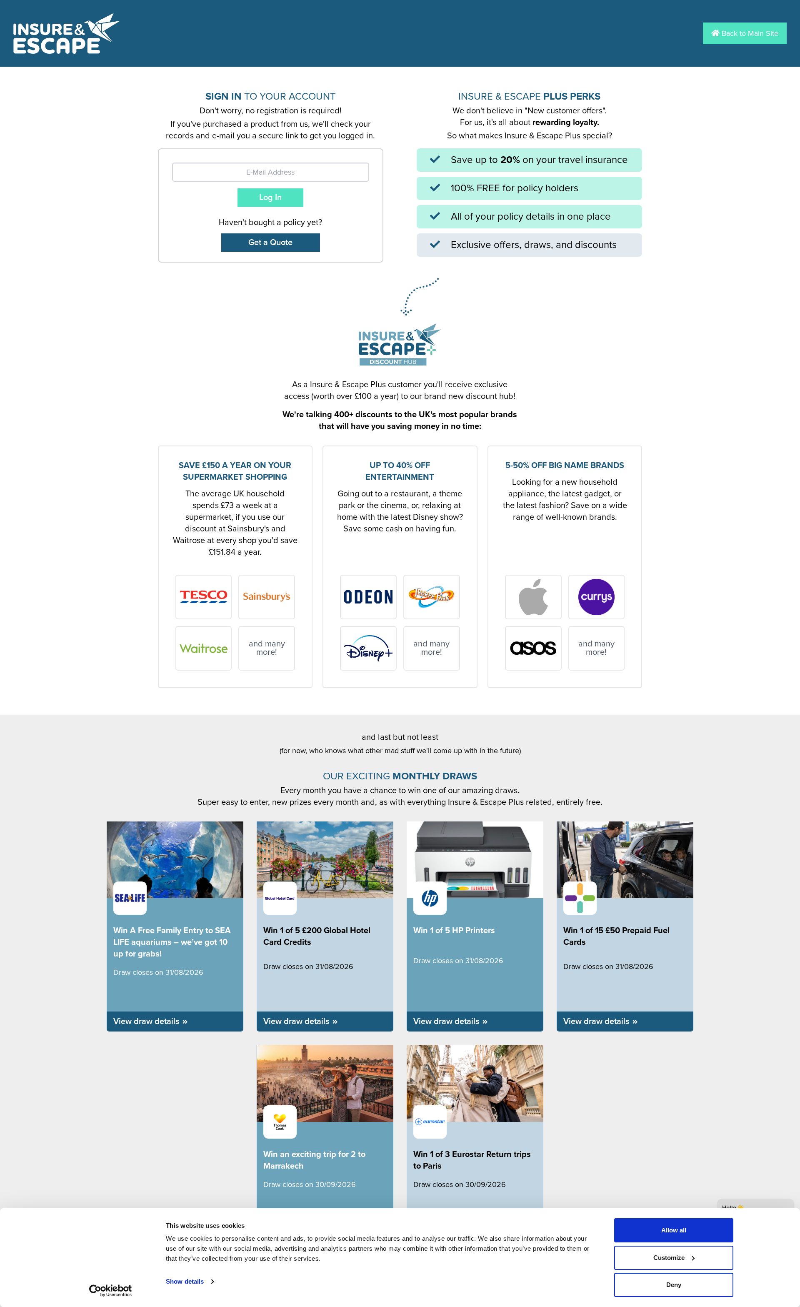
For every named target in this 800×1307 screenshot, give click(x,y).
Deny (673, 1284)
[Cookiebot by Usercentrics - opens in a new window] (110, 1290)
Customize (669, 1257)
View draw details (146, 1022)
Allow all (673, 1230)
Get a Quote (270, 243)
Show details (185, 1281)
